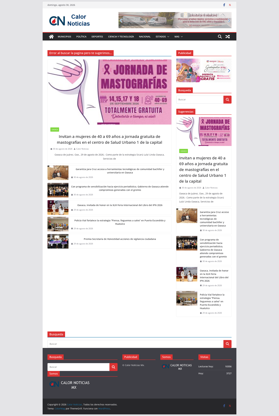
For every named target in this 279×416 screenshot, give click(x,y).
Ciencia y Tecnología (121, 36)
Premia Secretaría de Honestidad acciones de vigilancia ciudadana (120, 239)
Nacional (145, 36)
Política (81, 36)
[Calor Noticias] (51, 36)
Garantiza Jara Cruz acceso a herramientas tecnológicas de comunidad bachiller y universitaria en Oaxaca (120, 171)
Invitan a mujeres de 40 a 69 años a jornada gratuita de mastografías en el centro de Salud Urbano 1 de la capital (109, 139)
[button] (167, 36)
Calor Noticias (82, 148)
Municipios (64, 36)
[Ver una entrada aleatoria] (228, 36)
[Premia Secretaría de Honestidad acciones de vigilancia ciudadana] (57, 241)
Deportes (97, 36)
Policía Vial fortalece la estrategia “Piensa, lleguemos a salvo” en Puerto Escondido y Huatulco (119, 222)
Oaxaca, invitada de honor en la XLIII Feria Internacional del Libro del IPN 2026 (119, 205)
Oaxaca (55, 129)
